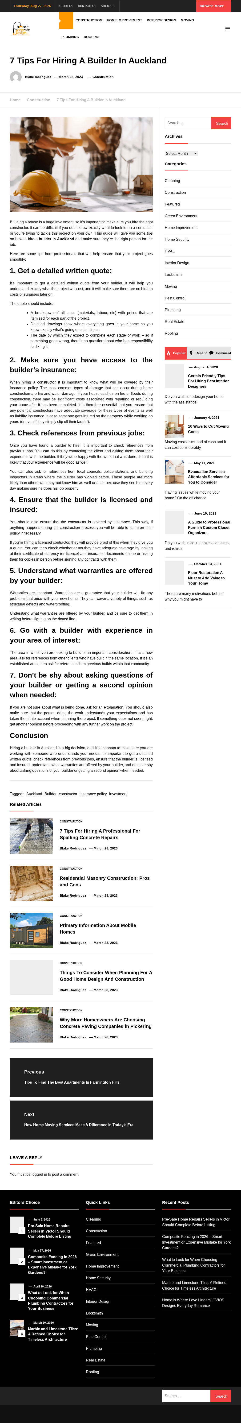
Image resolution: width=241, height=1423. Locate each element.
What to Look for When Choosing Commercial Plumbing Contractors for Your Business (193, 1265)
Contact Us (87, 6)
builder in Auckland (56, 239)
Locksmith (173, 275)
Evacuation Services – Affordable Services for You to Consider (208, 477)
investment (118, 794)
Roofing (91, 37)
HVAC (170, 251)
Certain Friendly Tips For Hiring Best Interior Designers (208, 381)
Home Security (177, 239)
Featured (172, 204)
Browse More (212, 6)
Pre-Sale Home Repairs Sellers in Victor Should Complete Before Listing (49, 1231)
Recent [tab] (201, 353)
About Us (65, 6)
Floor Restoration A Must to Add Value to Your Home (206, 578)
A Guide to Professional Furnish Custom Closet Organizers (209, 527)
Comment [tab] (223, 353)
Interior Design (161, 20)
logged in (39, 1174)
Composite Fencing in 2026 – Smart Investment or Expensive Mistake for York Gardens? (196, 1242)
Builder (50, 794)
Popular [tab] (178, 353)
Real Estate (174, 322)
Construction (89, 20)
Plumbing (70, 37)
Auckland (34, 794)
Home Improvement (124, 20)
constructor (68, 794)
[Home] (66, 20)
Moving (187, 20)
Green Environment (181, 216)
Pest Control (175, 298)
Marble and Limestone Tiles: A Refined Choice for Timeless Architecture (53, 1334)
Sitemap (107, 6)
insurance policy (93, 794)
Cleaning (172, 181)
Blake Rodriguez (38, 77)
